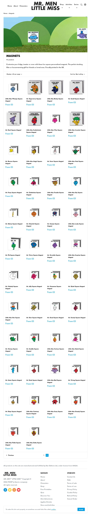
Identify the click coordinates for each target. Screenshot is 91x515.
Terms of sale (72, 483)
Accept (81, 509)
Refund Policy (72, 496)
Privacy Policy (72, 489)
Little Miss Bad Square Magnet (54, 381)
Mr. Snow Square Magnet (55, 161)
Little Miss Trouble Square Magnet (55, 194)
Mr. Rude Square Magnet (34, 380)
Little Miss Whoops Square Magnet (13, 100)
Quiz (42, 492)
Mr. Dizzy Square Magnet (13, 411)
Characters (23, 6)
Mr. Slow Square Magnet (34, 317)
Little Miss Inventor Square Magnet (76, 131)
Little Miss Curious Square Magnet (55, 350)
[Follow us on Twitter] (10, 490)
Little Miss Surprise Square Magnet (76, 256)
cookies (53, 509)
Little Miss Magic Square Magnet (34, 162)
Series (76, 4)
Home (10, 6)
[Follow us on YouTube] (18, 490)
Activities (69, 4)
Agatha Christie (46, 502)
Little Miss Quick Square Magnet (76, 350)
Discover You (45, 496)
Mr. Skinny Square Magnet (13, 224)
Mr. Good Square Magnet (55, 317)
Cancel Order (72, 499)
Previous (11, 455)
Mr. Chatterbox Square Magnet (33, 194)
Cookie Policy (72, 492)
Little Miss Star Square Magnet (12, 319)
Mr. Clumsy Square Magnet (11, 350)
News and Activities (48, 505)
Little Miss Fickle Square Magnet (13, 444)
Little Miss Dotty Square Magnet (34, 444)
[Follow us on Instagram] (14, 490)
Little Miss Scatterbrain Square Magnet (33, 131)
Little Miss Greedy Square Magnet (76, 413)
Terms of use (71, 486)
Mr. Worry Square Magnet (34, 255)
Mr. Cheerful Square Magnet (32, 225)
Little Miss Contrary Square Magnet (32, 413)
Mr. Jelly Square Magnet (34, 286)
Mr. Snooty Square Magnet (76, 317)
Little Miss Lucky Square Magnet (76, 225)
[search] (81, 4)
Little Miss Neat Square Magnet (75, 162)
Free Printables (46, 489)
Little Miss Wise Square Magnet (54, 131)
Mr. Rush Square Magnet (13, 130)
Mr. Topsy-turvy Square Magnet (33, 100)
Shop (62, 4)
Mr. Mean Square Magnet (13, 380)
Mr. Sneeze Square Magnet (53, 225)
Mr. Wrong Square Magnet (76, 380)
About (16, 6)
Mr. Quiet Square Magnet (76, 286)
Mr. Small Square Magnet (76, 99)
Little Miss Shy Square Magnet (75, 194)
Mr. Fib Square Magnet (12, 255)
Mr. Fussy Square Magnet (13, 192)
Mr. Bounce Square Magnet (11, 162)
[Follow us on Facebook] (5, 490)
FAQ (68, 480)
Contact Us (71, 477)
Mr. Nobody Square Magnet (11, 287)
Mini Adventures (47, 499)
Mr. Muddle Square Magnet (32, 350)
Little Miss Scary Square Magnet (55, 413)
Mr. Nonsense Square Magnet (54, 287)
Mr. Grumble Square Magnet (53, 256)
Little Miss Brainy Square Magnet (55, 100)
